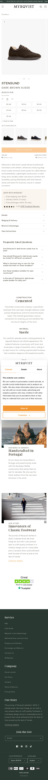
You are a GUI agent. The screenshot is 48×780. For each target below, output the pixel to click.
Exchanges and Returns (14, 648)
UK (3, 99)
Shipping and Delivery (13, 643)
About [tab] (39, 369)
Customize (22, 415)
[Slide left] (19, 78)
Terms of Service (11, 687)
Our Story (8, 677)
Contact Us (9, 653)
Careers (8, 682)
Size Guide (9, 629)
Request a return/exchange (15, 633)
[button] (2, 6)
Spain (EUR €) (16, 760)
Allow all (24, 408)
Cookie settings (24, 772)
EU (7, 99)
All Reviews (9, 658)
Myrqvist (26, 775)
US (12, 99)
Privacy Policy (10, 692)
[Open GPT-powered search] (40, 6)
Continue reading (16, 561)
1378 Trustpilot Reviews (30, 206)
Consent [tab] (8, 369)
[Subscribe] (40, 738)
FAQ (6, 624)
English (32, 760)
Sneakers (5, 15)
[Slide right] (28, 78)
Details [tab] (24, 369)
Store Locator (10, 672)
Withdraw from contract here (16, 638)
